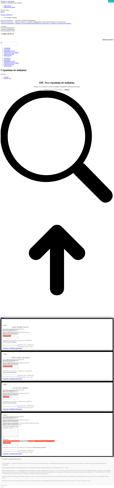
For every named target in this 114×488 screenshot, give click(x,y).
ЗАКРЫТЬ (111, 1)
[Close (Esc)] (1, 485)
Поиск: (46, 89)
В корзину (4, 14)
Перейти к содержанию (7, 1)
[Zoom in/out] (6, 485)
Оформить (9, 14)
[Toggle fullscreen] (4, 485)
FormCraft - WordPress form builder (12, 348)
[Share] (3, 485)
